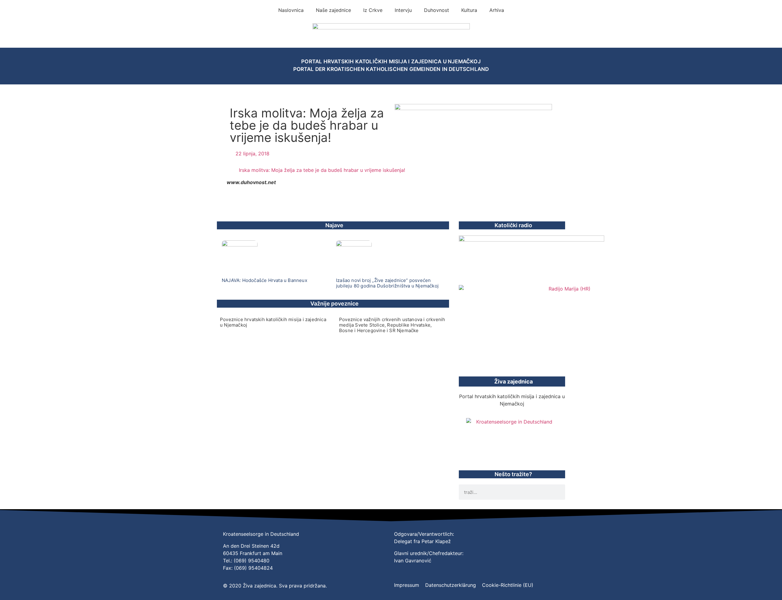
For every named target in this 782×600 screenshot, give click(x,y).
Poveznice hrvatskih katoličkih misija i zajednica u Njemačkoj (273, 322)
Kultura (469, 10)
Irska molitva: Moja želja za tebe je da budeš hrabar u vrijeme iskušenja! (322, 170)
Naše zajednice (333, 10)
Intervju (403, 10)
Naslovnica (291, 10)
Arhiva (496, 10)
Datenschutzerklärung (450, 585)
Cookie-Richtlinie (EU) (507, 585)
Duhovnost (436, 10)
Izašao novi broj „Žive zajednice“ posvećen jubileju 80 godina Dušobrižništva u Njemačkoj (387, 283)
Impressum (406, 585)
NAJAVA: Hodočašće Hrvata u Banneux (264, 280)
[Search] (557, 492)
